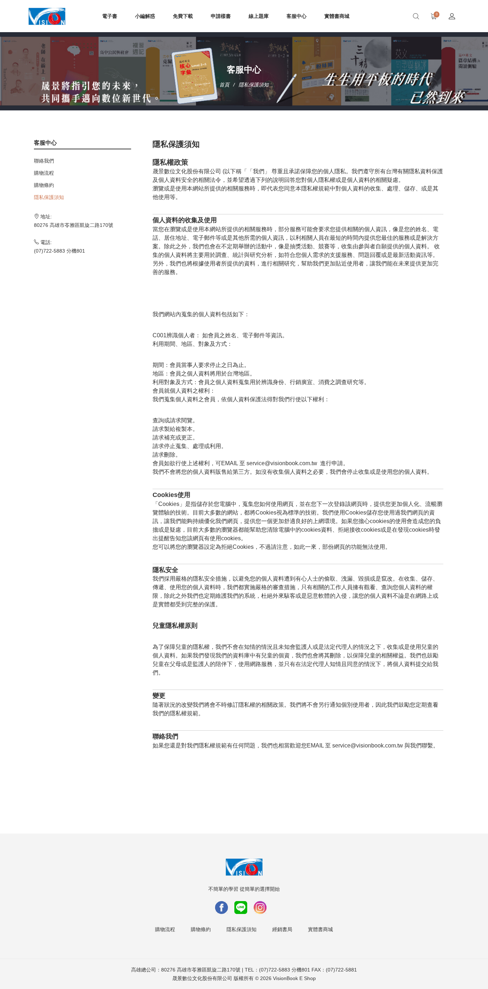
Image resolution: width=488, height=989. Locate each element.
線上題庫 (259, 16)
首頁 (224, 85)
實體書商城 (336, 16)
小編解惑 (145, 16)
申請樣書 (221, 16)
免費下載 (183, 16)
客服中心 (297, 16)
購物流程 (44, 173)
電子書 (109, 16)
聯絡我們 (44, 161)
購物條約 (44, 185)
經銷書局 (282, 929)
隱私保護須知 (49, 197)
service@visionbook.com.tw (282, 463)
